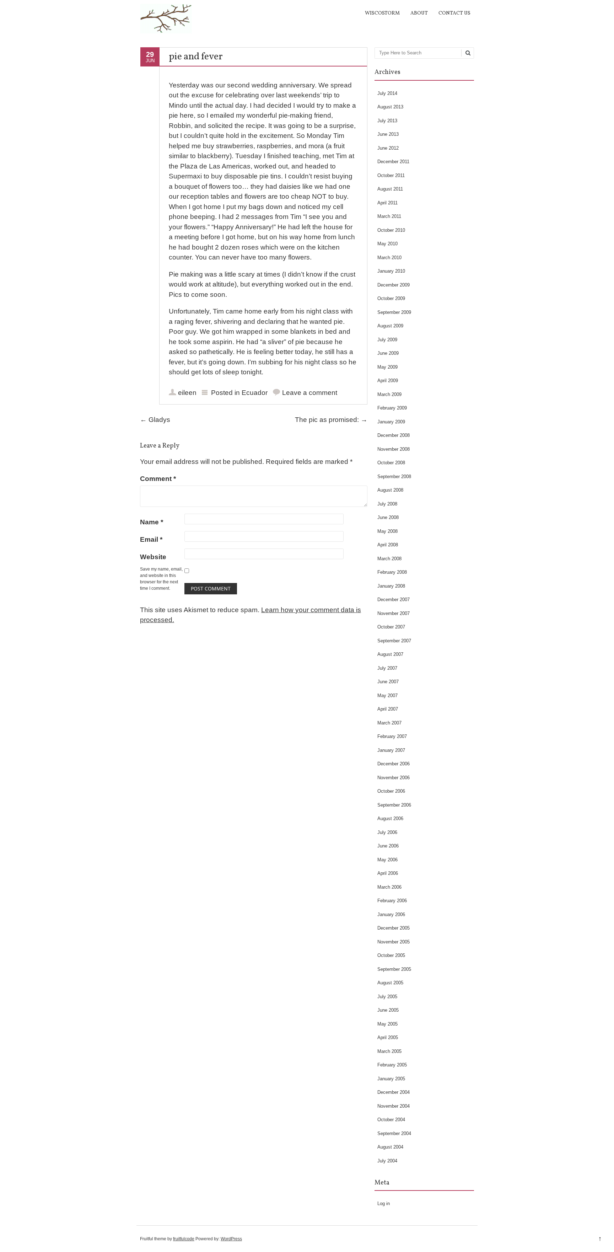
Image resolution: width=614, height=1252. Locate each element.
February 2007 (392, 736)
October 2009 (391, 298)
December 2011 (393, 161)
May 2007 (387, 695)
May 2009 (387, 367)
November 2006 (393, 777)
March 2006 (389, 887)
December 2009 (393, 285)
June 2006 (388, 846)
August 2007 (390, 654)
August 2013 (390, 106)
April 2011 (387, 202)
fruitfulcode (183, 1238)
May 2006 (387, 859)
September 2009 (394, 312)
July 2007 (387, 668)
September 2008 (394, 476)
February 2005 (392, 1065)
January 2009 (391, 421)
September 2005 (394, 969)
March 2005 (389, 1051)
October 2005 (391, 955)
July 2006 (387, 832)
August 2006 (390, 818)
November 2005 (393, 942)
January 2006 (391, 914)
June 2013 (388, 134)
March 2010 (389, 257)
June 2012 (388, 148)
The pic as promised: (331, 419)
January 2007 (391, 750)
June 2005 (388, 1010)
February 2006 (392, 900)
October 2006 (391, 791)
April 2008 (387, 544)
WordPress (231, 1238)
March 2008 (389, 558)
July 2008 (387, 504)
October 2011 (391, 175)
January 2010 (391, 271)
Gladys (155, 419)
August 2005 (390, 982)
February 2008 (392, 572)
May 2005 (387, 1024)
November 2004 (393, 1106)
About (419, 13)
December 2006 (393, 763)
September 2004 (394, 1133)
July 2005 (387, 996)
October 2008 (391, 462)
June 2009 (388, 353)
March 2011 (389, 216)
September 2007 (394, 640)
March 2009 (389, 394)
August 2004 (390, 1147)
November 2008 (393, 449)
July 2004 (387, 1160)
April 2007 (387, 709)
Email (151, 539)
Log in (383, 1203)
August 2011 (390, 189)
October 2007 (391, 627)
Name (151, 522)
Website (153, 557)
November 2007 (393, 613)
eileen (187, 392)
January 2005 (391, 1078)
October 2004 (391, 1119)
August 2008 (390, 490)
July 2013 (387, 120)
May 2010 (387, 243)
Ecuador (255, 392)
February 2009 (392, 408)
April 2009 (387, 380)
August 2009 (390, 325)
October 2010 (391, 230)
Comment (158, 478)
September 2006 (394, 805)
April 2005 (387, 1037)
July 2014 (387, 93)
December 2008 (393, 435)
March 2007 (389, 723)
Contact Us (454, 13)
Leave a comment (309, 392)
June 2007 (388, 681)
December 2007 (393, 599)
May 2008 (387, 531)
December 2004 (393, 1092)
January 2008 (391, 586)
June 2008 (388, 517)
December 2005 (393, 928)
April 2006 (387, 873)
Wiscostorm (382, 13)
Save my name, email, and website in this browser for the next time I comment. (161, 579)
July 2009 (387, 339)
